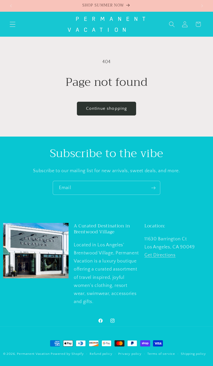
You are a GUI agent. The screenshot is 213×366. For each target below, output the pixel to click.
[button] (12, 24)
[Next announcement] (202, 5)
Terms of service (161, 354)
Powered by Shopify (67, 354)
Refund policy (101, 354)
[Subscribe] (153, 188)
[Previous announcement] (11, 5)
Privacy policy (130, 354)
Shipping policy (193, 354)
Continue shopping (106, 108)
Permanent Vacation (33, 354)
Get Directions (160, 255)
